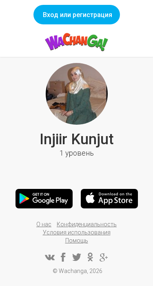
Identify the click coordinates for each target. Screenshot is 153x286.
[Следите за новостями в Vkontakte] (50, 257)
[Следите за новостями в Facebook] (63, 257)
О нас (43, 224)
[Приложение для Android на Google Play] (44, 198)
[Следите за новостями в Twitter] (77, 257)
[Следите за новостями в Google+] (104, 257)
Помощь (76, 240)
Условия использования (77, 232)
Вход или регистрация (77, 15)
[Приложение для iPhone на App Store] (109, 198)
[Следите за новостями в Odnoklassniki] (90, 257)
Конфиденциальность (87, 224)
